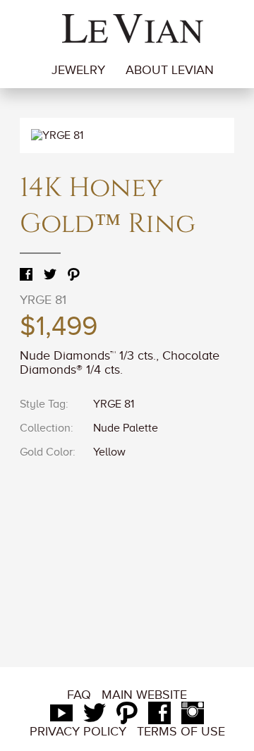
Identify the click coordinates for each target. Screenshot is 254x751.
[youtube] (61, 716)
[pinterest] (127, 716)
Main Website (144, 695)
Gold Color (46, 452)
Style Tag (43, 404)
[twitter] (94, 716)
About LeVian (170, 70)
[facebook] (159, 716)
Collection (45, 428)
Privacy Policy (78, 731)
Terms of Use (181, 731)
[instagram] (192, 716)
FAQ (79, 695)
